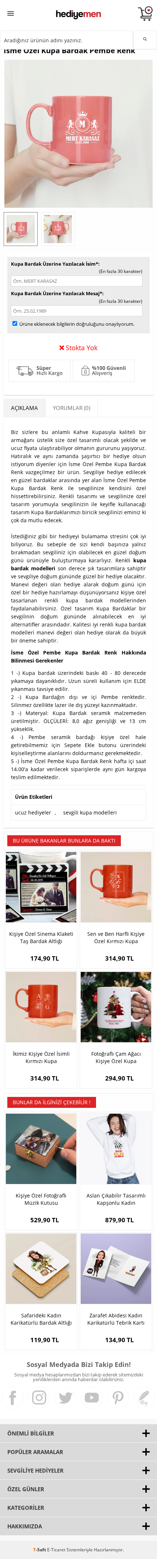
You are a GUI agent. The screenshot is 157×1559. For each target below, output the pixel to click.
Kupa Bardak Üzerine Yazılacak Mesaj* (56, 293)
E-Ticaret (56, 1550)
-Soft (40, 1550)
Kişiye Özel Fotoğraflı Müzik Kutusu (41, 1199)
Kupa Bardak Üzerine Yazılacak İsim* (54, 264)
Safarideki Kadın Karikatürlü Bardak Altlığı (41, 1319)
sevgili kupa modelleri (90, 812)
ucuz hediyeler (33, 812)
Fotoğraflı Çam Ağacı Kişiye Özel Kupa (116, 1057)
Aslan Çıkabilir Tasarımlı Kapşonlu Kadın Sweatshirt (116, 1199)
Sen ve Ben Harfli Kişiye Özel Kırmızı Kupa (116, 937)
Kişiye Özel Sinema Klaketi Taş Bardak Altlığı (41, 937)
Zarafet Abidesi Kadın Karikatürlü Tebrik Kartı (116, 1319)
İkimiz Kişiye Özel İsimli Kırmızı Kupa (41, 1057)
